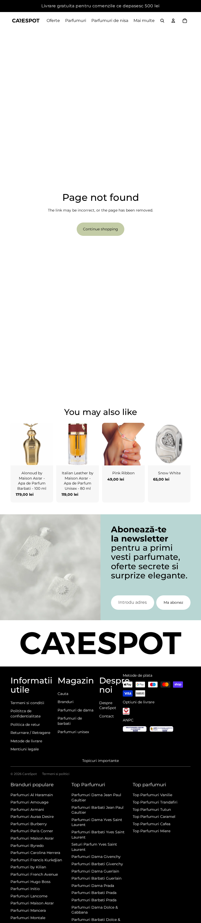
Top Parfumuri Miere (151, 831)
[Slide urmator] (49, 444)
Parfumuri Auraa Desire (32, 816)
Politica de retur (25, 724)
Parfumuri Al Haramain (31, 795)
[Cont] (173, 20)
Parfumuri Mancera (28, 910)
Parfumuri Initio (25, 888)
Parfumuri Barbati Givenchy (97, 864)
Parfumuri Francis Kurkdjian (36, 860)
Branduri (66, 701)
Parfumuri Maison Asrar (32, 838)
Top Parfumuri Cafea (151, 824)
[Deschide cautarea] (162, 20)
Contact (106, 716)
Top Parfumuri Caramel (154, 816)
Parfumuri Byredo (27, 845)
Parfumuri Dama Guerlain (95, 871)
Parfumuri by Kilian (28, 867)
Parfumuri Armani (27, 809)
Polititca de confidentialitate (25, 714)
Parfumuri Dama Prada (92, 885)
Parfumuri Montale (27, 917)
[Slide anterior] (14, 444)
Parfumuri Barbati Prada (93, 892)
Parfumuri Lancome (28, 896)
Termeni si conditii (27, 702)
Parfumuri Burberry (28, 824)
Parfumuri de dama (75, 710)
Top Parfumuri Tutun (152, 809)
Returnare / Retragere (30, 732)
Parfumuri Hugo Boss (30, 881)
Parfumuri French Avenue (34, 874)
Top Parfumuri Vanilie (152, 795)
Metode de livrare (26, 741)
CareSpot (29, 774)
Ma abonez (173, 602)
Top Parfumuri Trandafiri (155, 802)
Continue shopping (100, 229)
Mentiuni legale (24, 749)
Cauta (63, 693)
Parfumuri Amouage (29, 802)
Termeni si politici (55, 774)
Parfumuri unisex (73, 732)
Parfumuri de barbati (70, 721)
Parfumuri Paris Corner (31, 831)
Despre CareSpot (107, 705)
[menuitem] (144, 20)
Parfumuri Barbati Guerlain (96, 878)
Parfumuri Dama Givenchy (96, 856)
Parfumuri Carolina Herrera (35, 852)
